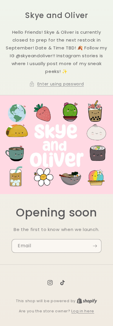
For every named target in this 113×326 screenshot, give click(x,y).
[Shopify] (87, 301)
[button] (56, 84)
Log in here (82, 311)
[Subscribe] (94, 246)
